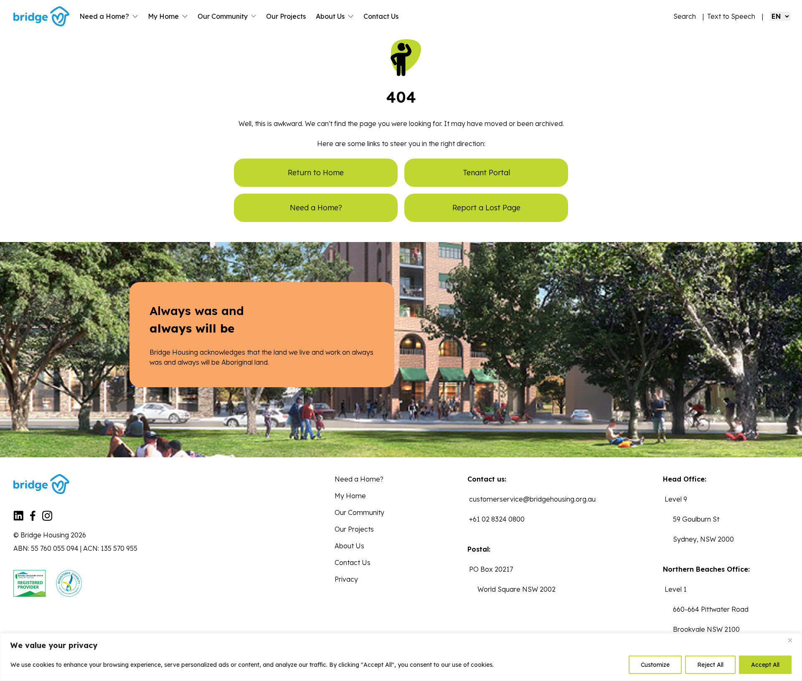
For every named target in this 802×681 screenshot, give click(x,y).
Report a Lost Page (486, 207)
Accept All (765, 664)
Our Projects (286, 16)
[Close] (793, 640)
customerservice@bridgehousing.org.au (532, 499)
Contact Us (380, 16)
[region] (401, 657)
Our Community (223, 16)
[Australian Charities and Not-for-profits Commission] (69, 583)
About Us (330, 16)
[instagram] (47, 518)
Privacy (346, 579)
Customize (655, 664)
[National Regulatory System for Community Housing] (29, 583)
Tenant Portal (486, 172)
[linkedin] (18, 518)
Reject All (710, 664)
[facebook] (33, 518)
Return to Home (316, 172)
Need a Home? (104, 16)
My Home (163, 16)
